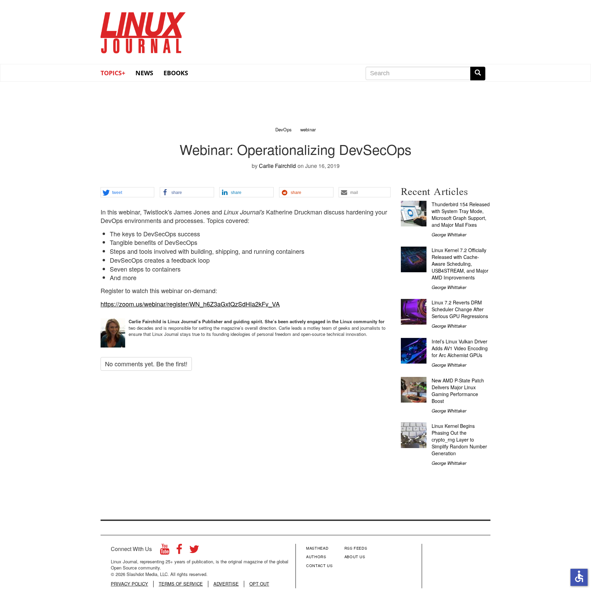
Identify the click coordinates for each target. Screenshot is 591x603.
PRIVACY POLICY (129, 584)
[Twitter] (194, 551)
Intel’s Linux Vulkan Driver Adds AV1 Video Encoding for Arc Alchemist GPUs (460, 348)
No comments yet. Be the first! (146, 363)
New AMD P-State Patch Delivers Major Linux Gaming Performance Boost (458, 390)
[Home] (143, 30)
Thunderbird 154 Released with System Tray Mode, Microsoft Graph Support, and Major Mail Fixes (461, 214)
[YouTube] (164, 551)
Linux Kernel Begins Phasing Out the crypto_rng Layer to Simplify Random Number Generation (459, 439)
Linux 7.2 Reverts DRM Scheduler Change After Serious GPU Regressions (460, 309)
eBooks (175, 73)
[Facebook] (179, 551)
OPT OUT (259, 584)
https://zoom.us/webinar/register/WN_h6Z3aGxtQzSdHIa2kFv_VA (190, 303)
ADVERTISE (226, 584)
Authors (316, 556)
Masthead (317, 548)
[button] (127, 192)
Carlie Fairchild (277, 166)
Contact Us (319, 565)
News (144, 73)
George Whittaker (449, 234)
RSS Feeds (355, 548)
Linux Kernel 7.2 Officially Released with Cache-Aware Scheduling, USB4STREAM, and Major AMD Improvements (460, 264)
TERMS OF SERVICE (181, 584)
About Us (354, 556)
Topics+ (113, 73)
